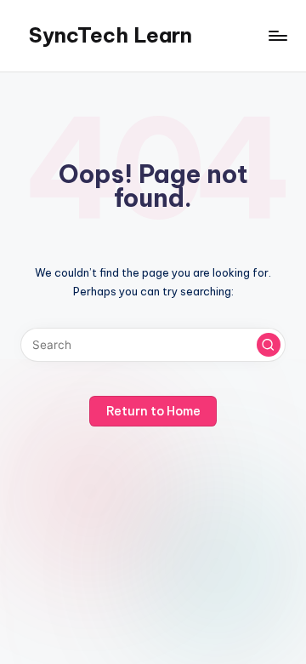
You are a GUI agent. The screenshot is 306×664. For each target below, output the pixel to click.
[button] (268, 345)
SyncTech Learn (110, 35)
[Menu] (277, 35)
